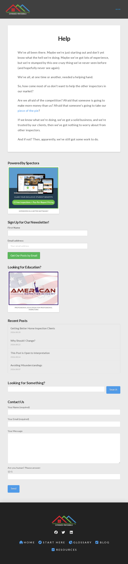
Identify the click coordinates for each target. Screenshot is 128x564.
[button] (118, 9)
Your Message (15, 431)
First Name (14, 227)
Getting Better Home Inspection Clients (32, 328)
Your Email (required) (18, 419)
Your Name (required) (19, 407)
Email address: (16, 240)
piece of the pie (28, 110)
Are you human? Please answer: (24, 469)
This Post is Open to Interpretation (30, 352)
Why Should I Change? (22, 340)
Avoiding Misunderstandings (26, 365)
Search (113, 389)
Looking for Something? (26, 383)
